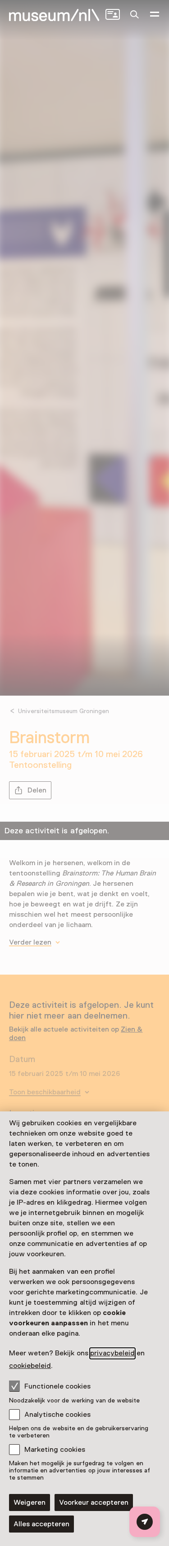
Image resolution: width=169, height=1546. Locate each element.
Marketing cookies (54, 1450)
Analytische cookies (57, 1415)
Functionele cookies (57, 1386)
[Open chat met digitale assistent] (144, 1522)
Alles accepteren (41, 1524)
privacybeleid (112, 1353)
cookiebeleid (30, 1366)
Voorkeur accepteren (93, 1502)
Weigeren (30, 1502)
